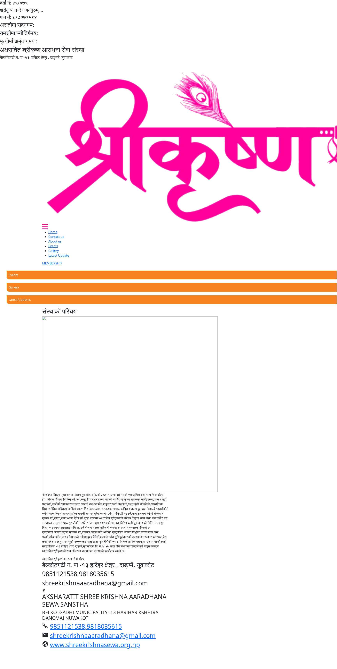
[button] (45, 227)
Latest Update (58, 255)
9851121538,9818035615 (86, 626)
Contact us (56, 237)
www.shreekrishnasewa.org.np (95, 644)
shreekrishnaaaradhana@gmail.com (103, 635)
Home (52, 232)
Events (53, 246)
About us (55, 241)
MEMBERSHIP (52, 263)
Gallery (53, 251)
